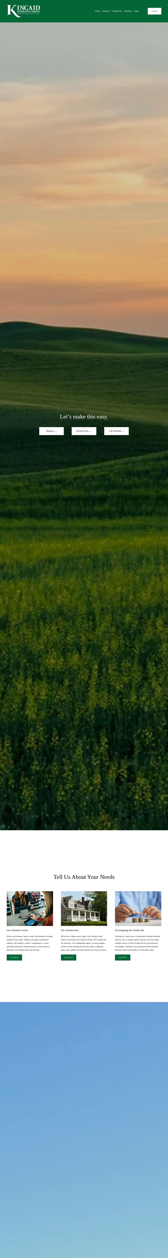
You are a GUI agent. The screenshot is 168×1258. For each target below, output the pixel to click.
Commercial (117, 11)
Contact (155, 11)
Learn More (14, 957)
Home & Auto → (84, 431)
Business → (51, 431)
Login (136, 11)
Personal (105, 11)
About (97, 11)
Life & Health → (116, 431)
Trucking (127, 11)
